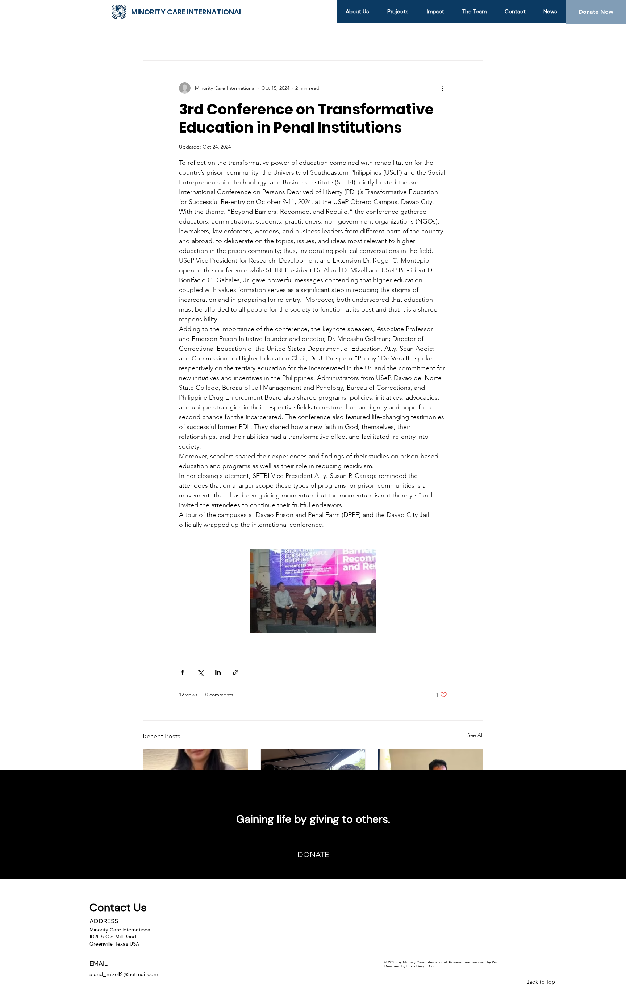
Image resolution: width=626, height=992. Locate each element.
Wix (495, 962)
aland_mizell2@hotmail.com (123, 974)
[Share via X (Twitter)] (200, 672)
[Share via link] (235, 672)
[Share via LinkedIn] (217, 672)
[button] (397, 11)
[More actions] (442, 88)
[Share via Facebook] (182, 672)
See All (475, 735)
